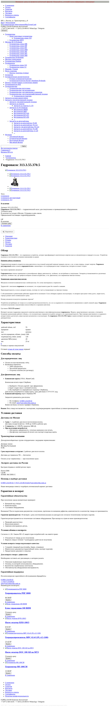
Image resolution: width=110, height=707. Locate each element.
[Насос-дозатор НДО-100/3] (15, 618)
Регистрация (10, 22)
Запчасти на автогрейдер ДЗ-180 (26, 129)
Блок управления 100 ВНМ (18, 608)
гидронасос (5, 196)
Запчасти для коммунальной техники (23, 102)
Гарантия (8, 9)
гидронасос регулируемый (10, 198)
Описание (9, 236)
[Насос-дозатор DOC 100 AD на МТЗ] (19, 648)
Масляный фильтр (16, 142)
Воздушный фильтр (16, 140)
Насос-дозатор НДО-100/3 (17, 622)
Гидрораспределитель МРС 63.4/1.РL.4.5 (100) (26, 637)
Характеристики (11, 238)
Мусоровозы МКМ (21, 109)
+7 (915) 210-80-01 (20, 483)
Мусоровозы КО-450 (21, 117)
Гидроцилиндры (11, 86)
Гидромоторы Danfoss (13, 61)
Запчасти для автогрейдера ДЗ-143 (26, 127)
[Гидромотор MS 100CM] (14, 662)
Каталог (4, 30)
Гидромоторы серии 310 (22, 38)
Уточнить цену (6, 223)
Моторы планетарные (13, 59)
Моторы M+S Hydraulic (13, 42)
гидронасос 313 (6, 200)
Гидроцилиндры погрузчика (19, 88)
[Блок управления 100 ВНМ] (16, 604)
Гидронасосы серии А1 (17, 67)
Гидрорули (9, 75)
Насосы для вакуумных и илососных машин (21, 82)
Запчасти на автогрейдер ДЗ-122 (26, 125)
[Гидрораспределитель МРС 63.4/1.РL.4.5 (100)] (23, 633)
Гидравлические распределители (17, 77)
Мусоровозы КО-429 (21, 113)
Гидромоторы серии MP (18, 46)
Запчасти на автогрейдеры (19, 121)
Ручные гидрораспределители (20, 79)
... (14, 119)
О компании (9, 5)
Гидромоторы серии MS (18, 52)
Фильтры (8, 135)
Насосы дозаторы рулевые (19, 73)
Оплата (8, 7)
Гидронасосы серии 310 (18, 65)
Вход (3, 22)
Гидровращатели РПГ (13, 84)
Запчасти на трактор (16, 104)
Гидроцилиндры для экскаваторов (22, 90)
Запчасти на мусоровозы (18, 108)
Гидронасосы (10, 63)
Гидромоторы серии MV (18, 53)
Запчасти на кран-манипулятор (16, 98)
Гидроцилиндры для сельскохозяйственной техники (28, 94)
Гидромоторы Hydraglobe (14, 57)
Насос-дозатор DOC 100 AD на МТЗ (22, 652)
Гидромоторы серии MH (18, 55)
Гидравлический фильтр (18, 138)
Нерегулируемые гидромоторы (20, 36)
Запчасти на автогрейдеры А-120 (26, 131)
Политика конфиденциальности (17, 696)
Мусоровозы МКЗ (20, 111)
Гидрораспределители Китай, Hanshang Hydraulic (27, 80)
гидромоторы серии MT (18, 48)
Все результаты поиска (9, 148)
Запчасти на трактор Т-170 (23, 106)
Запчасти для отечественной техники (19, 100)
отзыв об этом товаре (15, 349)
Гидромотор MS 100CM (16, 667)
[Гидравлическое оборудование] (13, 24)
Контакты (8, 11)
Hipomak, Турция (11, 69)
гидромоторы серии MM (18, 50)
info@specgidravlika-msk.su (26, 403)
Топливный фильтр (16, 136)
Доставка (8, 13)
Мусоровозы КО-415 (21, 115)
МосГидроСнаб (30, 24)
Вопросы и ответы (12, 15)
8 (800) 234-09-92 (26, 401)
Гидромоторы (10, 34)
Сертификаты (10, 17)
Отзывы (8, 240)
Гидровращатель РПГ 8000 (18, 593)
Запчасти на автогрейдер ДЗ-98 (25, 123)
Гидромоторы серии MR (18, 44)
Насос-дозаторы (11, 71)
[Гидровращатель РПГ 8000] (15, 589)
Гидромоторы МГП (16, 40)
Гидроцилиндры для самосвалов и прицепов (25, 92)
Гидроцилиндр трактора (22, 96)
